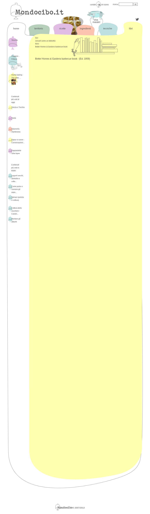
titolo (37, 44)
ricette (62, 28)
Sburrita (14, 40)
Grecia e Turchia (18, 107)
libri (131, 28)
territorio (38, 28)
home (16, 28)
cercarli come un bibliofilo (45, 41)
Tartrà (13, 118)
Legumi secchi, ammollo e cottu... (17, 178)
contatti (93, 5)
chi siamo (105, 5)
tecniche (107, 28)
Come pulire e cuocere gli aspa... (17, 189)
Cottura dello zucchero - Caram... (16, 211)
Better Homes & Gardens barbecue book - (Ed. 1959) (62, 59)
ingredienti (85, 28)
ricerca (115, 4)
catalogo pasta (71, 20)
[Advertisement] (130, 84)
